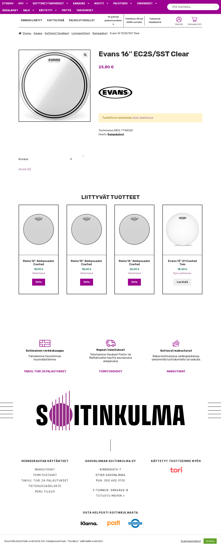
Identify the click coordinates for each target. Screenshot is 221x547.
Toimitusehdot (110, 371)
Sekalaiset (10, 10)
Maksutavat (176, 371)
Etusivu (7, 3)
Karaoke (79, 3)
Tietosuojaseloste (44, 486)
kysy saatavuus (143, 117)
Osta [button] (39, 282)
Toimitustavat (45, 475)
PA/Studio (120, 3)
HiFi (20, 3)
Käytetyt (45, 10)
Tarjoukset (84, 10)
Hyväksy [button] (210, 541)
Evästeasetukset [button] (191, 541)
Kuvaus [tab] (23, 159)
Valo (26, 10)
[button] (85, 55)
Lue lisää (182, 282)
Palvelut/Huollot (82, 20)
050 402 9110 (114, 480)
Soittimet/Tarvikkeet (48, 3)
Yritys (66, 10)
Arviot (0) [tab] (25, 169)
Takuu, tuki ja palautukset (45, 371)
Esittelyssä (55, 20)
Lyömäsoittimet (81, 33)
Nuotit (99, 3)
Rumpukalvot (100, 33)
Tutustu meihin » (110, 495)
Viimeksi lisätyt (31, 20)
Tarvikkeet (145, 3)
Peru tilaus (45, 491)
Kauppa (38, 33)
